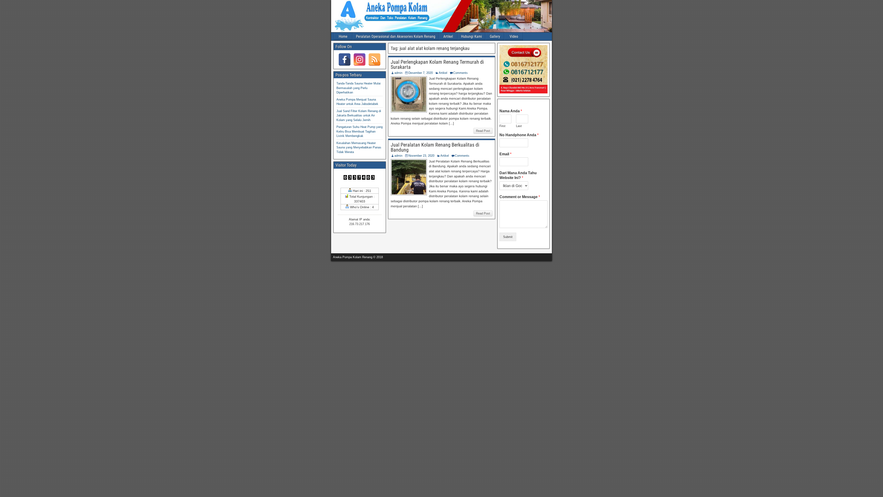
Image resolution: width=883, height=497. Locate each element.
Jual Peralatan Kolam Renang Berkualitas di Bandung (435, 147)
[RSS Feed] (374, 59)
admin (398, 73)
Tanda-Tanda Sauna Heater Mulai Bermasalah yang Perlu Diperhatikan (358, 88)
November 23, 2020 (421, 155)
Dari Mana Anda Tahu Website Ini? (518, 175)
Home (343, 36)
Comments (460, 73)
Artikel (448, 36)
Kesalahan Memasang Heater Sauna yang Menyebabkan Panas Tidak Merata (358, 147)
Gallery (495, 36)
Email (505, 154)
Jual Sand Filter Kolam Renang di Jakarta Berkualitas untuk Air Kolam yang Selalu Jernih (358, 115)
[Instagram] (359, 59)
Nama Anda (510, 111)
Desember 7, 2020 (420, 73)
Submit (508, 237)
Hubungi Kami (471, 36)
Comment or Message (519, 197)
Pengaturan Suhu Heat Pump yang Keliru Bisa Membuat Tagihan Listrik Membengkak (359, 131)
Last (519, 126)
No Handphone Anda (519, 135)
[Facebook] (344, 59)
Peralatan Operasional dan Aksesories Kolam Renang (395, 36)
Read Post (483, 131)
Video (514, 36)
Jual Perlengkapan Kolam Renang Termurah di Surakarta (437, 64)
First (502, 126)
